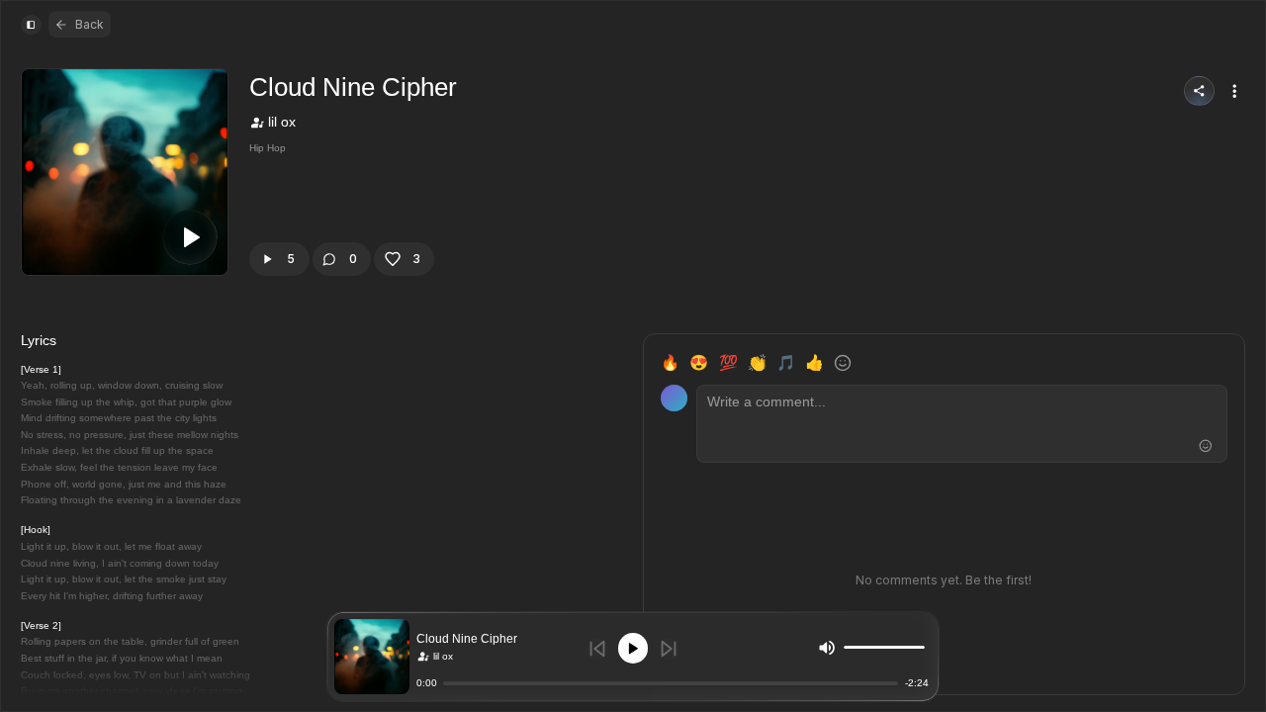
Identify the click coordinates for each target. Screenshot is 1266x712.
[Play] (633, 648)
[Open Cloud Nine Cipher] (371, 656)
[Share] (1199, 91)
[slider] (920, 648)
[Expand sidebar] (31, 25)
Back (89, 24)
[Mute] (827, 647)
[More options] (1234, 91)
